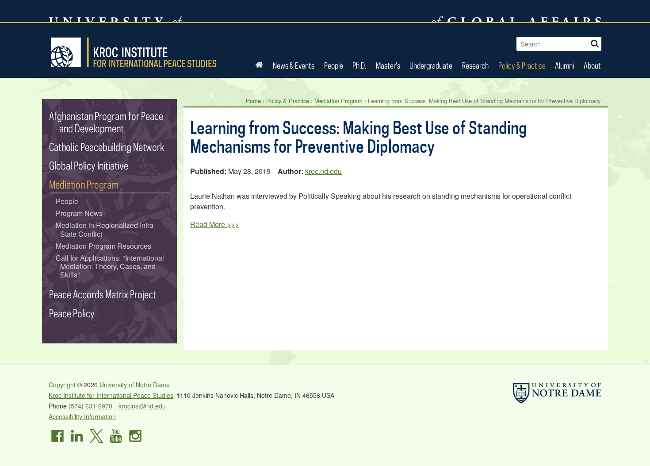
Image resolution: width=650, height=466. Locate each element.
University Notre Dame (115, 11)
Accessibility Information (82, 416)
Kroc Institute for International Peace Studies (133, 52)
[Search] (595, 43)
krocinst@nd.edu (142, 405)
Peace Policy (72, 313)
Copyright (62, 384)
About (592, 65)
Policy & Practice (522, 65)
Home (253, 100)
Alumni (564, 65)
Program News (79, 213)
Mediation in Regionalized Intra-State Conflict (106, 229)
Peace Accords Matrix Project (102, 294)
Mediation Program (338, 100)
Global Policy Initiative (88, 165)
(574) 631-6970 (90, 405)
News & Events (293, 65)
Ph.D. (359, 65)
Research (475, 65)
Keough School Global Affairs (516, 11)
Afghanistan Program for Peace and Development (106, 122)
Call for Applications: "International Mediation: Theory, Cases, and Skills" (110, 266)
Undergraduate (430, 65)
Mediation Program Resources (103, 246)
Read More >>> (214, 224)
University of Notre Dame (134, 384)
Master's (388, 65)
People (333, 65)
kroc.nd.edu (323, 171)
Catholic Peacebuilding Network (106, 146)
